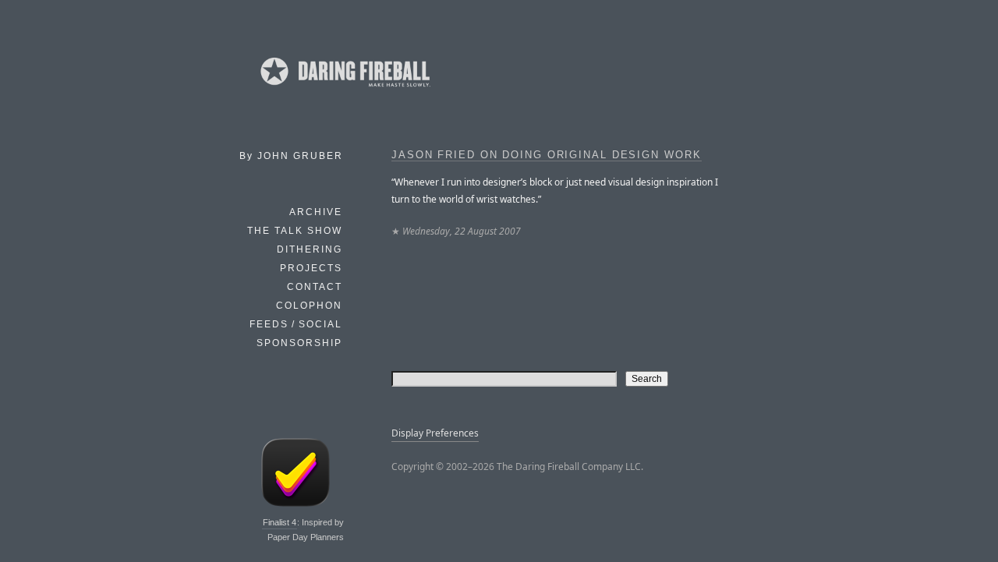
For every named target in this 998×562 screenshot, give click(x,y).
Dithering (309, 249)
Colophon (309, 305)
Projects (311, 268)
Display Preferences (435, 433)
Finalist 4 (279, 522)
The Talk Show (294, 230)
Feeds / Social (296, 324)
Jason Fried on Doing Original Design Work (546, 155)
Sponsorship (299, 343)
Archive (315, 212)
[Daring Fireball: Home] (343, 89)
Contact (314, 286)
